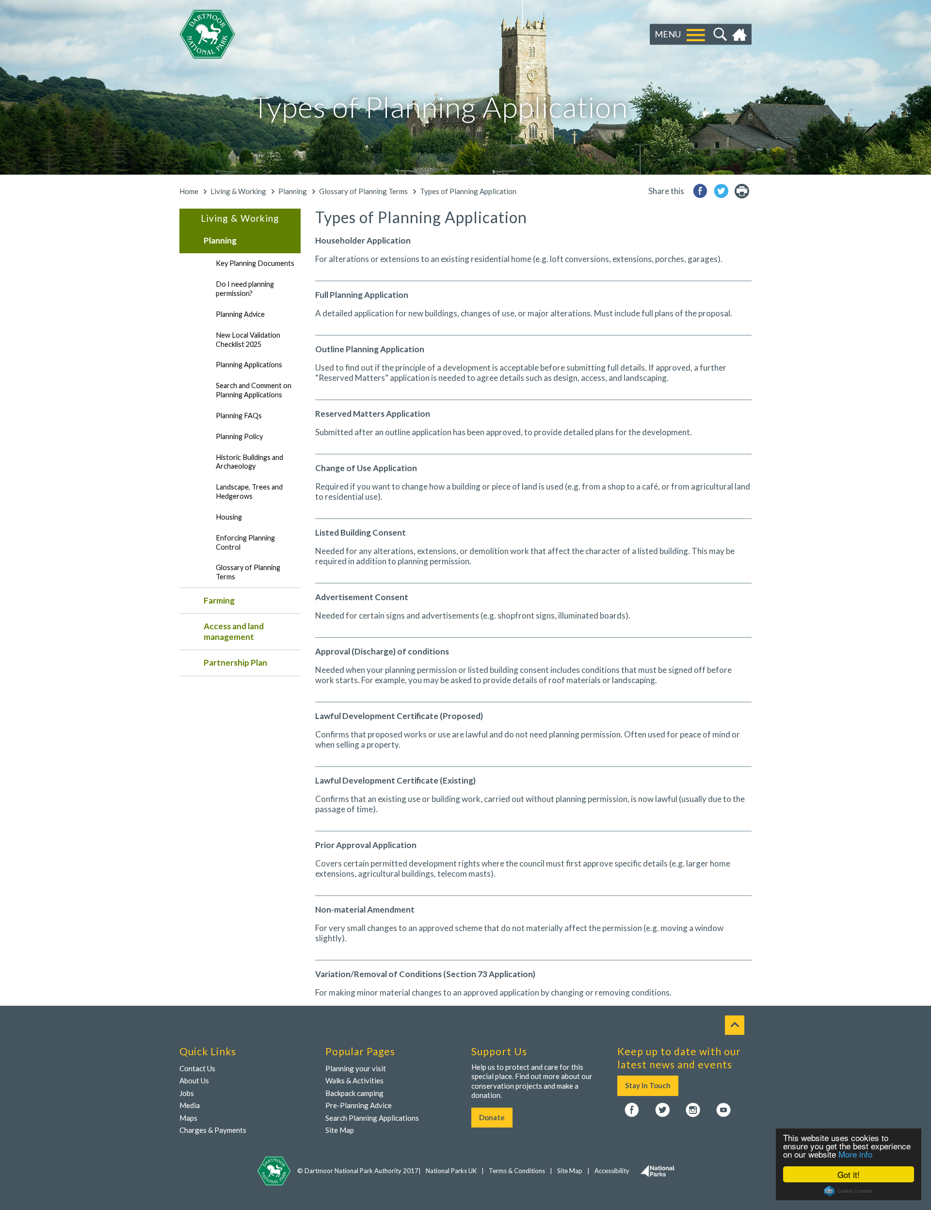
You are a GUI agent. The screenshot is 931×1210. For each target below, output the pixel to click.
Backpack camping (354, 1093)
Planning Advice (240, 314)
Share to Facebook (700, 191)
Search (719, 34)
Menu (668, 34)
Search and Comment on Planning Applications (253, 390)
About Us (194, 1080)
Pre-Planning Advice (358, 1105)
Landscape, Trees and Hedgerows (249, 491)
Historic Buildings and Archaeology (249, 462)
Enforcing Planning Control (245, 542)
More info (855, 1154)
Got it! (848, 1174)
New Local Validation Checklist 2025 (248, 339)
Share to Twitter (721, 191)
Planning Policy (239, 436)
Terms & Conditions (517, 1171)
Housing (229, 517)
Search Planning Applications (372, 1117)
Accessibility (611, 1171)
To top (734, 1025)
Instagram (692, 1110)
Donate (492, 1117)
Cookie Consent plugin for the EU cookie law (848, 1191)
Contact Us (197, 1068)
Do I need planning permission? (245, 288)
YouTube (723, 1110)
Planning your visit (355, 1068)
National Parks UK (451, 1171)
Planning (292, 191)
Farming (219, 600)
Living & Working (238, 191)
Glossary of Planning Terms (363, 191)
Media (189, 1105)
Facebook (631, 1110)
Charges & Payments (212, 1130)
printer (742, 191)
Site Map (339, 1130)
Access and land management (234, 631)
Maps (188, 1117)
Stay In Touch (648, 1085)
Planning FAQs (239, 415)
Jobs (186, 1093)
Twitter (662, 1110)
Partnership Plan (235, 662)
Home (741, 34)
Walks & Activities (354, 1080)
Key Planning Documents (255, 263)
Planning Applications (249, 364)
